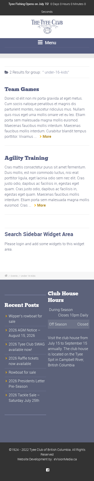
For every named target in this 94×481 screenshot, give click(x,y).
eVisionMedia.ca (65, 459)
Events (14, 275)
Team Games (22, 89)
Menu (50, 42)
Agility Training (26, 158)
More (47, 136)
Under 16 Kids (28, 275)
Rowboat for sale (22, 372)
